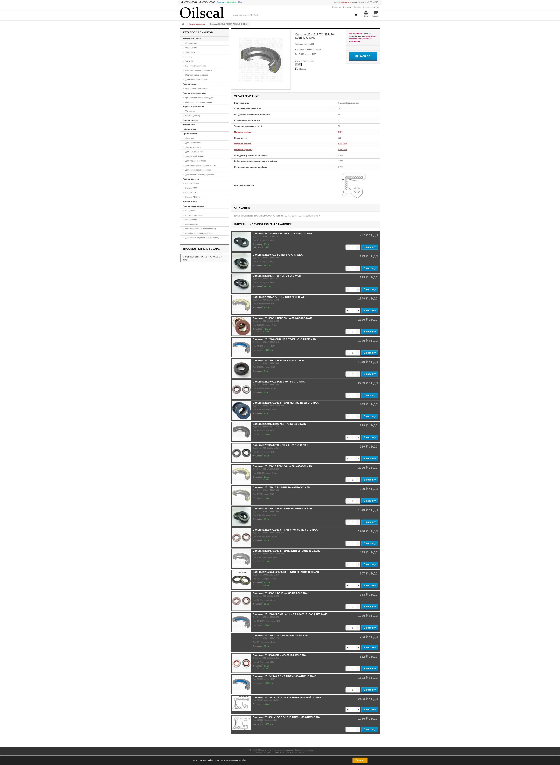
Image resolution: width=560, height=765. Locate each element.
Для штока (190, 52)
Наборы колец (189, 129)
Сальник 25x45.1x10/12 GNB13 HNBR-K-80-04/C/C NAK (287, 697)
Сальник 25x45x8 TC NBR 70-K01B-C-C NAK (280, 445)
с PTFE (188, 57)
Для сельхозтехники (194, 152)
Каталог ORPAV (192, 183)
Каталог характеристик (193, 206)
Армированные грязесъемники (198, 102)
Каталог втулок (190, 201)
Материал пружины (243, 150)
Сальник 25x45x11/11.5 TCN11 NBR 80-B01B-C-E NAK (286, 550)
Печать (302, 69)
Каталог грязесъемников (194, 93)
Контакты (336, 7)
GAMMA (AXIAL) (192, 116)
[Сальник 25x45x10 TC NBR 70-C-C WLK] (241, 262)
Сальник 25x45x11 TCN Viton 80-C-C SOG (279, 381)
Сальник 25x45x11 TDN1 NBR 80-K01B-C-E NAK (283, 508)
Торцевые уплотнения (193, 106)
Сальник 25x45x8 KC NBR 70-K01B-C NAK (279, 423)
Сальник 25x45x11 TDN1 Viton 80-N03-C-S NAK (282, 318)
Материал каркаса (242, 144)
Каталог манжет (190, 84)
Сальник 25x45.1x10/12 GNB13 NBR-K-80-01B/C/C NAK (287, 717)
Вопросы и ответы (371, 7)
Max (240, 2)
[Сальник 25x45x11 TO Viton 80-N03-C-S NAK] (241, 601)
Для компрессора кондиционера (199, 174)
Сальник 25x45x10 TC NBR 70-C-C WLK (278, 254)
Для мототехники (193, 147)
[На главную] (183, 24)
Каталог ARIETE (192, 197)
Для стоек (189, 138)
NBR (340, 132)
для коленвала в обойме (196, 79)
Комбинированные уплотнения (198, 70)
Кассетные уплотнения (195, 66)
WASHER (189, 61)
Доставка (347, 7)
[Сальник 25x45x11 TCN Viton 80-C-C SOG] (241, 389)
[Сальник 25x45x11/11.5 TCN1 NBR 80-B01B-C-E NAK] (241, 410)
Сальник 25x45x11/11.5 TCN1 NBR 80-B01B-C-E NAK (286, 402)
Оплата (357, 7)
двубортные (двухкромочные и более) (202, 238)
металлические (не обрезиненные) (200, 229)
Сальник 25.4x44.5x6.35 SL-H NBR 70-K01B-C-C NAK (286, 572)
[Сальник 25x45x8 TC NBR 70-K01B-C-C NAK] (241, 452)
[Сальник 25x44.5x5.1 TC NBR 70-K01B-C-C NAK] (241, 241)
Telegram (221, 2)
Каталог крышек (190, 120)
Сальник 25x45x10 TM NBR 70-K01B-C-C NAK (281, 487)
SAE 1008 (342, 144)
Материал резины (242, 132)
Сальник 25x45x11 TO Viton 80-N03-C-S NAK (281, 593)
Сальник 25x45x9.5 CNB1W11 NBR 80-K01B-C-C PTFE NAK (290, 614)
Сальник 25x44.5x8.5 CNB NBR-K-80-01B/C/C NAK (284, 676)
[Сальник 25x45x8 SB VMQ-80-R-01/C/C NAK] (241, 663)
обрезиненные (191, 224)
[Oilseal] (202, 12)
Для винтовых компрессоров (198, 170)
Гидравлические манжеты (196, 88)
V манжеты (190, 111)
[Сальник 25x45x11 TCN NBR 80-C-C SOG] (241, 368)
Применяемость (190, 134)
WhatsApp (231, 2)
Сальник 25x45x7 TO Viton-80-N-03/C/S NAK (280, 635)
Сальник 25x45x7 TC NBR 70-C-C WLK (277, 275)
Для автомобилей (193, 143)
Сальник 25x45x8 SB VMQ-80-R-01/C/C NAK (280, 655)
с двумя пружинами (194, 215)
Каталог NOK (191, 188)
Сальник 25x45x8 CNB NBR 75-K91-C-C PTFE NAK (284, 339)
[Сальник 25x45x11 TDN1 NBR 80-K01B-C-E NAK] (241, 516)
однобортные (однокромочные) (198, 233)
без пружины (191, 220)
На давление (191, 48)
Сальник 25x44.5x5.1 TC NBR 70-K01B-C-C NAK (283, 233)
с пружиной (190, 210)
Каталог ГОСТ (191, 192)
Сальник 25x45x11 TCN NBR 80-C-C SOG (278, 360)
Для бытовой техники (194, 156)
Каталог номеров (191, 179)
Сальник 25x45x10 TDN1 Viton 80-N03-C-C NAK (282, 466)
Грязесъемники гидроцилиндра (199, 97)
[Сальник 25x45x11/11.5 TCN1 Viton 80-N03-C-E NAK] (241, 537)
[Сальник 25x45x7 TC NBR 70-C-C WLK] (241, 283)
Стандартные (191, 43)
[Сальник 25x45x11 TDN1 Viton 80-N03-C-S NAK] (241, 326)
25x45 (298, 64)
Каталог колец (189, 125)
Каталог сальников (192, 39)
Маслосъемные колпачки (196, 75)
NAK (311, 44)
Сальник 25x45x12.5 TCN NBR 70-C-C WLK (280, 297)
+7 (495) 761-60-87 (207, 2)
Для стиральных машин (195, 161)
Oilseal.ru (262, 750)
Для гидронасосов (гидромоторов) (200, 165)
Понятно (360, 760)
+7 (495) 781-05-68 (189, 2)
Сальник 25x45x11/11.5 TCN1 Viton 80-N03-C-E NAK (285, 529)
